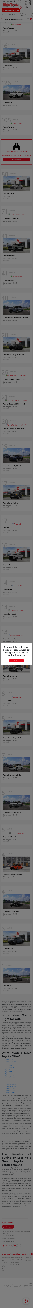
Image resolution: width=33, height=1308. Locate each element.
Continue (16, 661)
